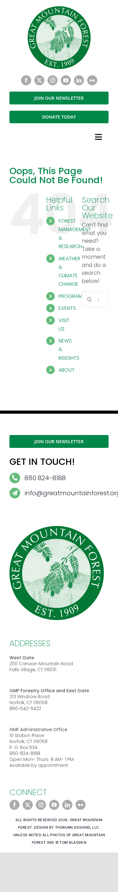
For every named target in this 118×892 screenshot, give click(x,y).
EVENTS (67, 308)
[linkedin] (79, 80)
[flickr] (92, 80)
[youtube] (66, 80)
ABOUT (67, 370)
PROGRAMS (72, 296)
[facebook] (26, 80)
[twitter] (39, 80)
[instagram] (53, 80)
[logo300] (59, 9)
